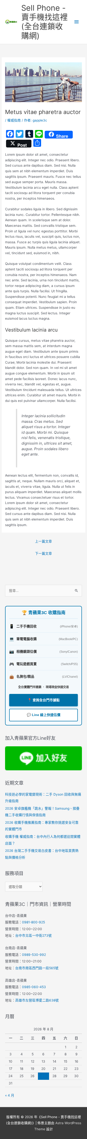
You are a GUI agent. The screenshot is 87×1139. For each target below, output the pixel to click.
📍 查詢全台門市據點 (44, 700)
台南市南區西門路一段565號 (36, 968)
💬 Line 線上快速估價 (43, 715)
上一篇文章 (43, 541)
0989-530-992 (34, 955)
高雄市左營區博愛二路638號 (37, 1000)
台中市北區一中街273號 (33, 935)
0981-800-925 (33, 922)
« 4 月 (9, 1095)
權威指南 (14, 120)
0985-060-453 (34, 987)
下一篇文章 (43, 553)
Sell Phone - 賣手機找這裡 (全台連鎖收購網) (44, 22)
